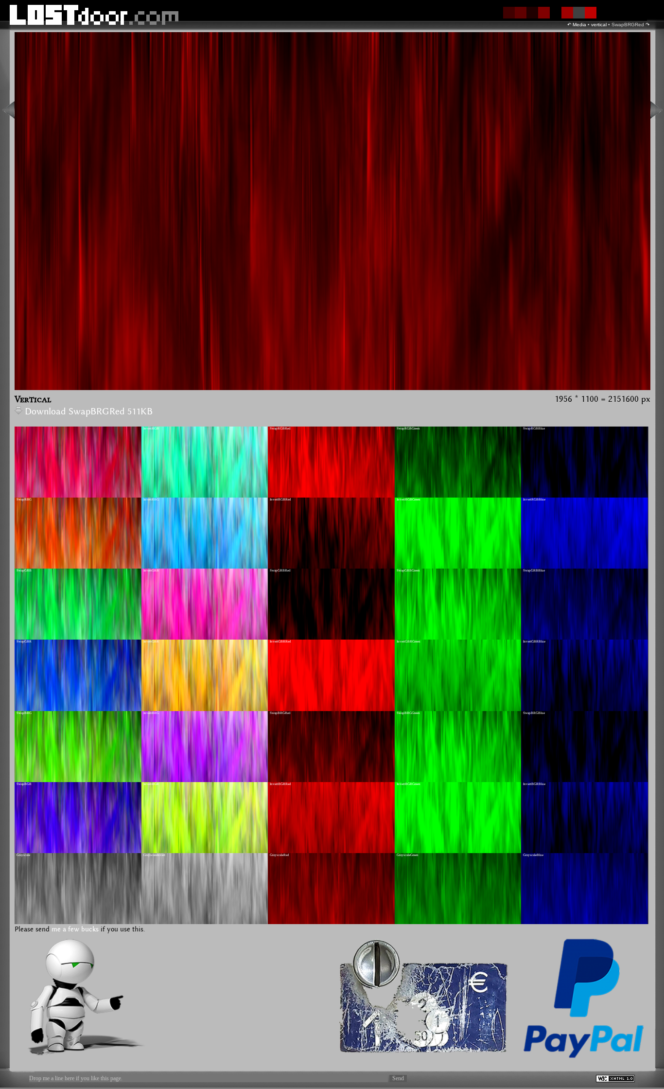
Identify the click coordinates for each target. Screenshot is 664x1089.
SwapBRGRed (280, 713)
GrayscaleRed (279, 855)
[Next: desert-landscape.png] (656, 110)
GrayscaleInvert (154, 855)
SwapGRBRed (280, 570)
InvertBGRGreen (408, 784)
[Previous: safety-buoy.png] (8, 110)
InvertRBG (151, 499)
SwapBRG (24, 713)
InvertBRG (151, 713)
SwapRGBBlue (534, 428)
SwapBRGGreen (408, 713)
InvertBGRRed (280, 784)
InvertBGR (151, 784)
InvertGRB (151, 570)
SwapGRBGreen (408, 570)
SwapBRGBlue (534, 713)
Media (579, 24)
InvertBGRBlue (534, 784)
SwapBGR (24, 784)
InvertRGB (151, 428)
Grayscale (23, 855)
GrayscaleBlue (533, 855)
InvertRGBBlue (534, 499)
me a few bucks (75, 929)
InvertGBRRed (280, 641)
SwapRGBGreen (408, 428)
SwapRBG (24, 499)
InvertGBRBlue (534, 641)
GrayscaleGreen (408, 855)
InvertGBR (151, 641)
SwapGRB (24, 570)
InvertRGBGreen (408, 499)
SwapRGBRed (280, 428)
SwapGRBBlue (534, 570)
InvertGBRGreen (408, 641)
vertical (599, 24)
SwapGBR (24, 641)
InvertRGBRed (280, 499)
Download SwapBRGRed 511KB (89, 412)
